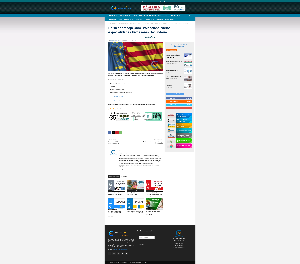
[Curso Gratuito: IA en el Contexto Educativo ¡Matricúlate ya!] (188, 71)
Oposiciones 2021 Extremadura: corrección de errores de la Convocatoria (153, 213)
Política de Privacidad (153, 241)
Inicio (109, 23)
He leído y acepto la (148, 241)
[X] (113, 132)
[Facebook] (109, 132)
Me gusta (188, 98)
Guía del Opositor (125, 15)
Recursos (139, 19)
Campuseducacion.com (115, 40)
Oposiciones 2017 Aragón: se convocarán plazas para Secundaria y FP (120, 142)
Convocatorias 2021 (150, 209)
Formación (112, 19)
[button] (190, 15)
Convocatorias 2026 (150, 190)
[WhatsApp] (120, 132)
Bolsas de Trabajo (149, 15)
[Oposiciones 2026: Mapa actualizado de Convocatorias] (188, 56)
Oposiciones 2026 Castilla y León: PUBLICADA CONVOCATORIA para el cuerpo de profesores (154, 194)
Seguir (189, 101)
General (110, 190)
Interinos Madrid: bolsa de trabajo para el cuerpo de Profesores (150, 142)
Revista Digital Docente (126, 19)
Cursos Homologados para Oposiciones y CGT (132, 190)
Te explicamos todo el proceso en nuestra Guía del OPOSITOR (146, 1)
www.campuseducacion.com (179, 247)
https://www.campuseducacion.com (126, 153)
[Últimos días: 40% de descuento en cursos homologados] (135, 186)
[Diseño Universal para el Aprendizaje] (188, 86)
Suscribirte (188, 108)
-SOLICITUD (116, 100)
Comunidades (174, 15)
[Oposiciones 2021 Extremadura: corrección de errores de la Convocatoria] (154, 204)
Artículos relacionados (114, 176)
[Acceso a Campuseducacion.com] (179, 237)
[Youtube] (126, 253)
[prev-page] (109, 217)
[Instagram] (114, 253)
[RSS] (118, 253)
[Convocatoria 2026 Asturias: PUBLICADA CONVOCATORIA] (116, 204)
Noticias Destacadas (171, 50)
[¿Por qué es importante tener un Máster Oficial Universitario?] (188, 78)
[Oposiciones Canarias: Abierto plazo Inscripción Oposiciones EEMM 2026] (135, 204)
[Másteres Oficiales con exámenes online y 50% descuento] (188, 63)
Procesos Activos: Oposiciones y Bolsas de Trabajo (159, 19)
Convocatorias (162, 15)
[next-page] (112, 217)
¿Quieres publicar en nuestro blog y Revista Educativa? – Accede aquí (174, 1)
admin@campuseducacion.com (121, 249)
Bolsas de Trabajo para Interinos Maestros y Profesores (124, 23)
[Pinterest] (117, 132)
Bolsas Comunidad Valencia (144, 23)
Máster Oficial (113, 15)
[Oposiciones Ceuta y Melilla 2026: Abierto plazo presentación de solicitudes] (116, 186)
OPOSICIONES (137, 15)
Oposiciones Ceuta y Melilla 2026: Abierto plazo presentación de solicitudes (115, 194)
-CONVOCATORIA (118, 96)
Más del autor (124, 176)
